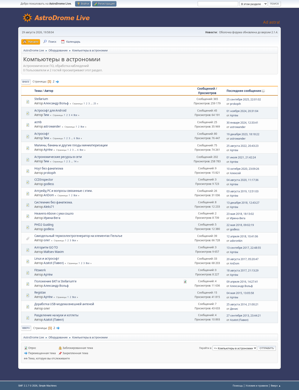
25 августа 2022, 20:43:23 (243, 146)
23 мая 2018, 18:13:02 (240, 214)
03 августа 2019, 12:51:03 (243, 191)
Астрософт (41, 134)
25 (94, 103)
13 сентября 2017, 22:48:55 (244, 248)
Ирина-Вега (52, 218)
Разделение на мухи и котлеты (56, 315)
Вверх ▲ (276, 385)
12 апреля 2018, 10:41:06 (242, 236)
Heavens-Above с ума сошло (54, 213)
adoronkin (236, 241)
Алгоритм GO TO (46, 247)
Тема (38, 91)
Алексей (235, 173)
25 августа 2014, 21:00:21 (243, 304)
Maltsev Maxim (54, 252)
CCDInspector (43, 180)
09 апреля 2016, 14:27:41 (242, 281)
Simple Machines (48, 385)
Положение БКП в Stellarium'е (55, 281)
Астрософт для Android (50, 110)
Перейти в (205, 348)
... (92, 103)
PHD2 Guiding (43, 225)
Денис (234, 309)
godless (49, 184)
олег (47, 240)
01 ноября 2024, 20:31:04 (242, 111)
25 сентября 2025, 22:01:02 (244, 99)
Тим (46, 115)
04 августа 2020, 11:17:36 (243, 180)
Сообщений (206, 89)
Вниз (25, 81)
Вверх (26, 328)
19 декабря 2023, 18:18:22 (243, 134)
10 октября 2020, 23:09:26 (243, 169)
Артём (234, 115)
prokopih (235, 104)
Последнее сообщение (244, 91)
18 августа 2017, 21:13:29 (243, 270)
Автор (48, 91)
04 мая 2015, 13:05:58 (240, 293)
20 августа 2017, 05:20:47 (243, 259)
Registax (40, 292)
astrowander (52, 126)
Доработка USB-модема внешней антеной (64, 304)
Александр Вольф (56, 103)
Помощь (238, 385)
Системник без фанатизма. (53, 202)
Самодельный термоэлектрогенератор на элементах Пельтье (78, 236)
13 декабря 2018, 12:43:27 (243, 203)
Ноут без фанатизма (48, 168)
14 (75, 161)
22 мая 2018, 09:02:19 (240, 225)
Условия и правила (257, 385)
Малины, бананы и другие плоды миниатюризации (71, 145)
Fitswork (40, 270)
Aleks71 (49, 207)
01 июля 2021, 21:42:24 (241, 157)
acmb (38, 122)
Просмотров (207, 93)
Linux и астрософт (46, 259)
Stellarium (41, 99)
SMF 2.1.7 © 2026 (27, 385)
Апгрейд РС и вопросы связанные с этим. (63, 191)
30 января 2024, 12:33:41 (242, 122)
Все (75, 115)
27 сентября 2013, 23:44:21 (244, 315)
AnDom (49, 195)
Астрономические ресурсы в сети (58, 157)
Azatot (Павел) (54, 263)
